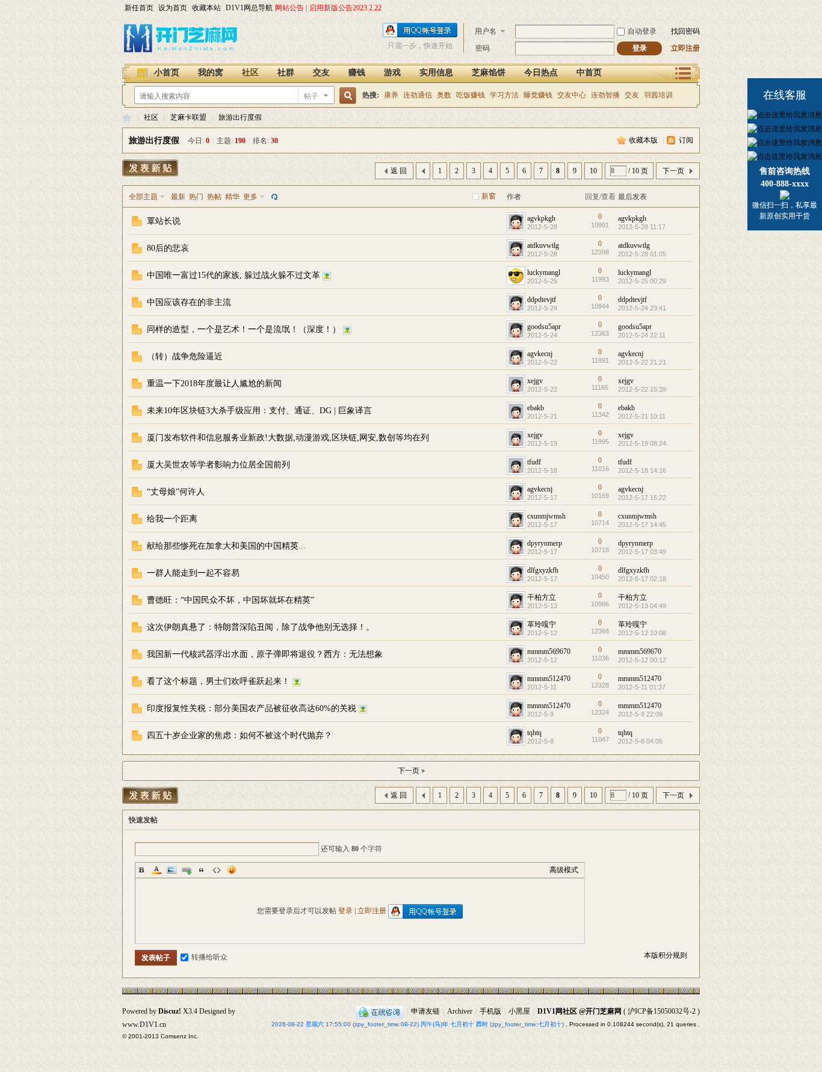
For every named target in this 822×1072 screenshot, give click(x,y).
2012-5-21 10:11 (642, 416)
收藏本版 (644, 140)
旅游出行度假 (240, 117)
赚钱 (356, 72)
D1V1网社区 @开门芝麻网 (579, 1011)
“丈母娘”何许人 (176, 491)
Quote (202, 870)
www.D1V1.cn (144, 1024)
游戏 (392, 72)
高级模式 (563, 870)
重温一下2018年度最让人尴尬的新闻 (214, 383)
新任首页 (139, 8)
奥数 (444, 95)
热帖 (214, 197)
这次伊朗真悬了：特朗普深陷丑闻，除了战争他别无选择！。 (260, 627)
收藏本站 (206, 8)
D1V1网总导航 (249, 8)
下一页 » (411, 770)
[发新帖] (150, 167)
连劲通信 (417, 95)
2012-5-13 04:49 (642, 605)
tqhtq (534, 733)
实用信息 (436, 72)
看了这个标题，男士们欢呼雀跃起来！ (218, 681)
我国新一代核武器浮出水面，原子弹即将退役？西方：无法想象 (265, 654)
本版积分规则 (665, 955)
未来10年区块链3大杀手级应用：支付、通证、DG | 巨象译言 (259, 410)
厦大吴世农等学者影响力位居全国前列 (218, 464)
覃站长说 (164, 221)
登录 (345, 911)
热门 (196, 197)
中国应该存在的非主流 (189, 302)
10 (593, 171)
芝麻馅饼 (488, 72)
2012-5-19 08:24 (642, 443)
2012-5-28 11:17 (642, 226)
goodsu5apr (544, 326)
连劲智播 (605, 95)
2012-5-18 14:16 (642, 470)
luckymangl (543, 272)
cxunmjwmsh (546, 516)
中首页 (589, 72)
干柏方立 (541, 597)
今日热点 (541, 72)
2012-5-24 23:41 (642, 308)
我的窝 (210, 72)
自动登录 (642, 31)
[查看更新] (273, 197)
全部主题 (143, 197)
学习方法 (504, 95)
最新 (178, 197)
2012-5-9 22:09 (640, 714)
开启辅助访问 (697, 8)
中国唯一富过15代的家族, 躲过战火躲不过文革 (233, 275)
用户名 (485, 31)
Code (217, 870)
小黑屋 (519, 1011)
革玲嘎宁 (541, 624)
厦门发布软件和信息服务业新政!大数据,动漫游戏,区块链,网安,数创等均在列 (288, 437)
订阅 (686, 140)
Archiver (459, 1011)
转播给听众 (209, 957)
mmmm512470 (548, 678)
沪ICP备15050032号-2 (662, 1011)
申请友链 (425, 1011)
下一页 (673, 171)
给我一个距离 (172, 518)
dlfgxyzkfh (542, 570)
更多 (250, 197)
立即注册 (685, 48)
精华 (232, 197)
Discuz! (169, 1011)
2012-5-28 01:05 (642, 253)
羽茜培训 (658, 95)
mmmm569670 (548, 651)
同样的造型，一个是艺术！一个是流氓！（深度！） (244, 329)
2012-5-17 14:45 (642, 524)
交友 (321, 72)
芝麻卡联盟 (188, 117)
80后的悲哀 (168, 248)
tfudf (534, 462)
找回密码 (685, 31)
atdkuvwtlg (543, 245)
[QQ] (379, 1011)
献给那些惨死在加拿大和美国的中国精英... (226, 545)
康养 (391, 95)
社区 (250, 72)
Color (156, 870)
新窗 (488, 196)
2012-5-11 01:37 (642, 687)
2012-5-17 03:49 (642, 551)
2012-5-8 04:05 (640, 741)
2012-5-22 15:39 (642, 389)
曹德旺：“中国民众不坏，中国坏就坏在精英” (230, 600)
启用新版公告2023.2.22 (345, 8)
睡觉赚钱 (538, 95)
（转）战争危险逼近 (185, 356)
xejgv (535, 381)
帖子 (311, 96)
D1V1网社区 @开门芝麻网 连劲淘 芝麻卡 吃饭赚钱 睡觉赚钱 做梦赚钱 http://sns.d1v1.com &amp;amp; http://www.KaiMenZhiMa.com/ (127, 117)
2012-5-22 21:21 (642, 362)
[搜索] (346, 96)
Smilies (232, 870)
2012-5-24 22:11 (642, 335)
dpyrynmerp (544, 543)
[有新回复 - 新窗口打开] (137, 224)
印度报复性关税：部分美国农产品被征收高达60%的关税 (251, 708)
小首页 (166, 72)
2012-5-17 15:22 (642, 497)
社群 (285, 72)
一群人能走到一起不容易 (193, 573)
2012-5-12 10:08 (642, 632)
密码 (482, 48)
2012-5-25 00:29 (642, 281)
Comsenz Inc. (180, 1036)
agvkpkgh (541, 218)
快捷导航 (683, 72)
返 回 (399, 171)
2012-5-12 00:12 (642, 660)
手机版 (490, 1011)
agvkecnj (539, 354)
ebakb (535, 408)
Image (171, 870)
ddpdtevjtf (541, 299)
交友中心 (571, 95)
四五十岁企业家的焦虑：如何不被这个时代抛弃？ (239, 735)
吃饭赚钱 (470, 95)
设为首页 (172, 8)
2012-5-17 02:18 (642, 578)
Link (187, 870)
